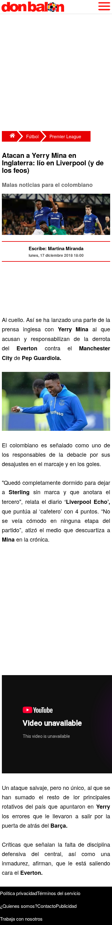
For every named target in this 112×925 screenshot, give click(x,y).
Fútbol (32, 136)
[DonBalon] (9, 136)
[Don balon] (49, 7)
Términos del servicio (58, 893)
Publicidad (66, 906)
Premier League (65, 136)
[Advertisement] (56, 73)
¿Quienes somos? (18, 906)
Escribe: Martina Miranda (56, 248)
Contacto (46, 906)
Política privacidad (18, 893)
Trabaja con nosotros (21, 918)
